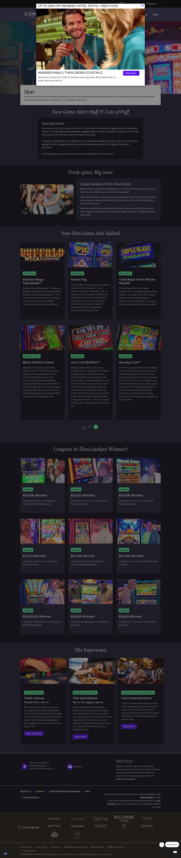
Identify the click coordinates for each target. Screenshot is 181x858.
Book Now (131, 73)
